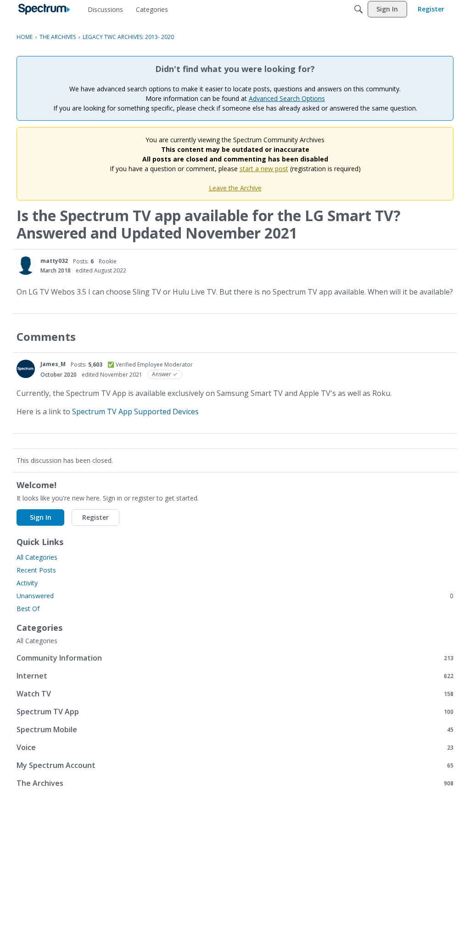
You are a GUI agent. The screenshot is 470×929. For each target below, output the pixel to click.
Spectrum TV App (235, 711)
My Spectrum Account (235, 765)
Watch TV (235, 693)
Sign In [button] (40, 517)
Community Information (235, 657)
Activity (27, 583)
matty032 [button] (54, 261)
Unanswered (235, 595)
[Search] (358, 9)
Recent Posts (36, 570)
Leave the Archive (235, 188)
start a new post (264, 168)
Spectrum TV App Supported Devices (135, 411)
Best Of (28, 608)
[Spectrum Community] (44, 9)
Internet (235, 675)
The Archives (235, 783)
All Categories (37, 557)
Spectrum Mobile (235, 729)
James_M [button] (53, 364)
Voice (235, 747)
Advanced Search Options (287, 98)
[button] (26, 265)
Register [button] (95, 517)
